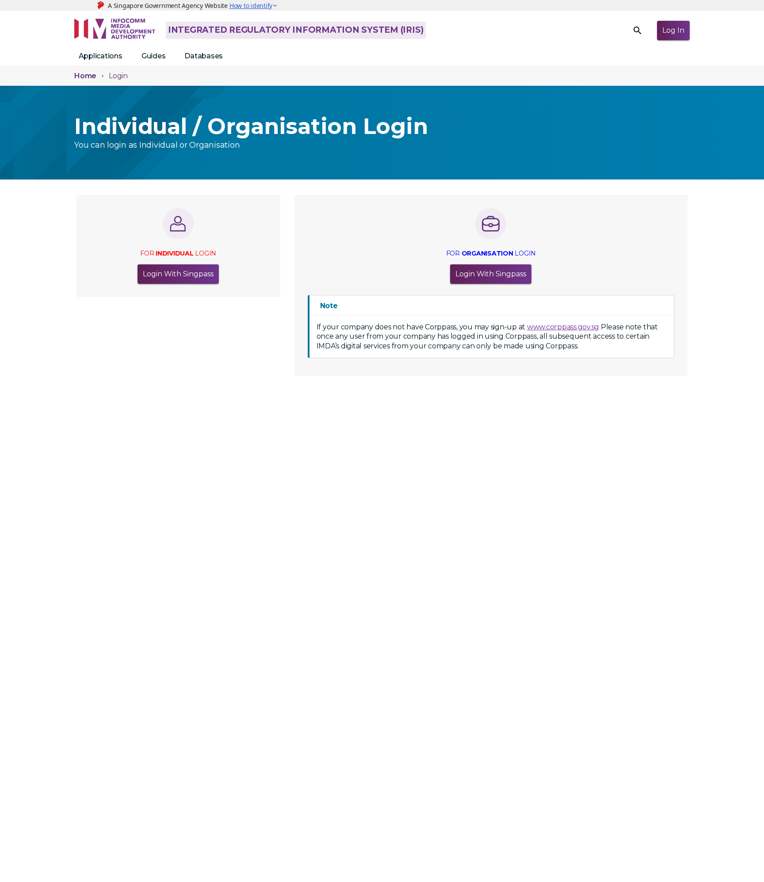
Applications (100, 56)
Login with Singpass (178, 274)
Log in (673, 30)
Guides (153, 56)
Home (85, 76)
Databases (203, 56)
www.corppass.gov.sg (563, 327)
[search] (637, 30)
